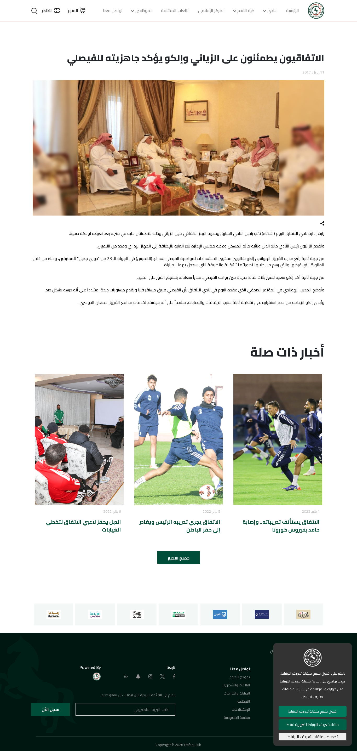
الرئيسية (292, 10)
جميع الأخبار (178, 558)
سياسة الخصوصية (237, 717)
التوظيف (243, 701)
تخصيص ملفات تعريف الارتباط (312, 737)
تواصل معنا (113, 10)
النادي (272, 10)
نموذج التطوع (239, 677)
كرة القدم (246, 10)
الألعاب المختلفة (175, 10)
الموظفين (144, 10)
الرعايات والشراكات (237, 693)
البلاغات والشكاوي (236, 685)
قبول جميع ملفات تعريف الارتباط (313, 711)
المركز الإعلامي (211, 10)
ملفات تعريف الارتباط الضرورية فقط (313, 724)
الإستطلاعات (241, 709)
